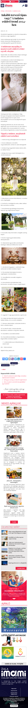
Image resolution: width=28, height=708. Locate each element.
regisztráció (14, 363)
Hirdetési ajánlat (14, 696)
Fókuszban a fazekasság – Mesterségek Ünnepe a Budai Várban (17, 557)
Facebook (26, 5)
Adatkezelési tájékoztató (14, 693)
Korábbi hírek (21, 568)
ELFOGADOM (14, 705)
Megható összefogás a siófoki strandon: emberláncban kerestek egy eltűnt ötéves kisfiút (17, 550)
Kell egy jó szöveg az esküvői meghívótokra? (15, 380)
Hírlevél (4, 1)
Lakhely (22, 1)
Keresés (23, 5)
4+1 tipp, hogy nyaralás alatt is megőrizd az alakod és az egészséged (14, 421)
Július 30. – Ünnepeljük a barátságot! (14, 481)
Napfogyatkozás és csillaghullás (18, 563)
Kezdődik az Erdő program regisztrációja (16, 538)
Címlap (2, 11)
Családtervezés (16, 11)
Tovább (14, 522)
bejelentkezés (5, 365)
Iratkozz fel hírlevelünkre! (14, 397)
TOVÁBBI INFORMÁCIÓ (14, 703)
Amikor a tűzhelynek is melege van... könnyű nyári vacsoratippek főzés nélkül (14, 449)
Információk (8, 11)
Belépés (13, 1)
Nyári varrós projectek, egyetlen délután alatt (14, 507)
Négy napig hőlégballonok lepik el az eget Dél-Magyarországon (17, 532)
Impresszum (14, 690)
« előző (3, 369)
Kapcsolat (13, 688)
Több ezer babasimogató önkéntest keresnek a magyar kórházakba (17, 544)
